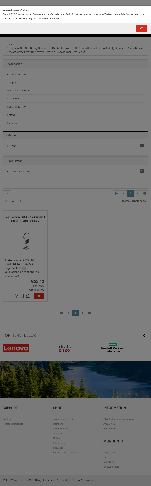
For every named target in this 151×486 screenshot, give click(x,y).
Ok (142, 28)
